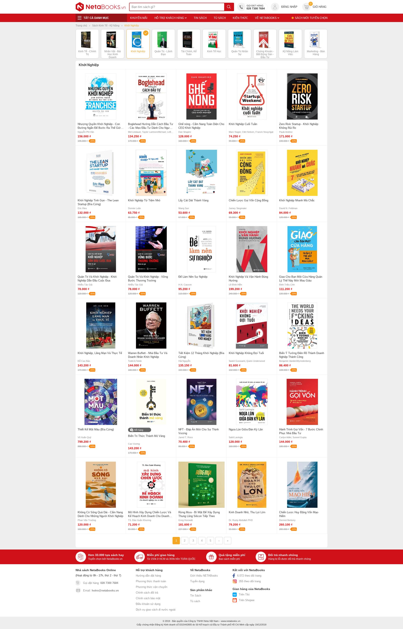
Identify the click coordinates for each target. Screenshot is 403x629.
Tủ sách (195, 601)
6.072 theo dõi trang (249, 575)
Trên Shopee (246, 600)
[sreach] (229, 7)
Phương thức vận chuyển (151, 587)
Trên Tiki (244, 594)
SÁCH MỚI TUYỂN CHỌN (311, 18)
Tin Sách (195, 595)
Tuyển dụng (197, 581)
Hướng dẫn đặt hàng (148, 575)
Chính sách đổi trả (147, 592)
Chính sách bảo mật (148, 598)
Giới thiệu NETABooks (204, 575)
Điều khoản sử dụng (148, 604)
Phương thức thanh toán (151, 581)
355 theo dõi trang (250, 581)
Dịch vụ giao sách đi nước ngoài (155, 609)
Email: (101, 590)
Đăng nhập (289, 6)
